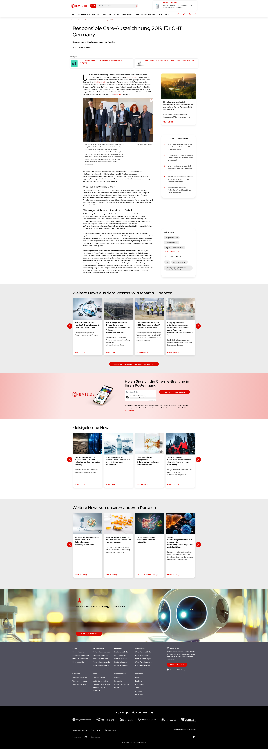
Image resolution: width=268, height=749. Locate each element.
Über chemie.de (110, 730)
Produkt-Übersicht (121, 665)
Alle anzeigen (173, 252)
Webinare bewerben (79, 681)
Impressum (76, 737)
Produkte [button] (96, 14)
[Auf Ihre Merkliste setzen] (178, 14)
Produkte (138, 681)
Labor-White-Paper (142, 655)
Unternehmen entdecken (102, 652)
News (137, 677)
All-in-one (139, 694)
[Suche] (135, 6)
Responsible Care (132, 77)
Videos (116, 688)
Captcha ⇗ (151, 400)
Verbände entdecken (100, 659)
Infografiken (118, 681)
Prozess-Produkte (120, 659)
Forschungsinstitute (121, 684)
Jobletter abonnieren (101, 681)
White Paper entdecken (143, 652)
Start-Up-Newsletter (80, 659)
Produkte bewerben (121, 662)
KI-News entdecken (89, 634)
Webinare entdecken (79, 677)
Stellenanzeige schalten (102, 684)
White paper (139, 684)
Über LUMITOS (96, 730)
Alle (92, 6)
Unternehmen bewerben (102, 662)
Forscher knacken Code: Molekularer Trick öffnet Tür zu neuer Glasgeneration (179, 189)
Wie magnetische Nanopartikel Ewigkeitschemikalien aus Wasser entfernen (180, 168)
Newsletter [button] (164, 14)
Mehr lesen (130, 411)
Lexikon (117, 677)
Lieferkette (118, 94)
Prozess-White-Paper (143, 659)
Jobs (137, 688)
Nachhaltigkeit (99, 82)
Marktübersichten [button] (111, 14)
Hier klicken (143, 398)
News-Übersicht (78, 662)
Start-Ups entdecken (100, 655)
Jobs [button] (137, 14)
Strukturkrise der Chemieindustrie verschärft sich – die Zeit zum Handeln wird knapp (180, 179)
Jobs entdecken (99, 677)
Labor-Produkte (120, 655)
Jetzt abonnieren (176, 665)
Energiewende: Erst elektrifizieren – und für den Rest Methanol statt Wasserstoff (180, 157)
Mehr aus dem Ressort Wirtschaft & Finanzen (134, 364)
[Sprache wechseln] (189, 14)
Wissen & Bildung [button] (148, 14)
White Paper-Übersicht (143, 665)
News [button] (73, 14)
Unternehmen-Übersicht (102, 665)
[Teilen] (183, 14)
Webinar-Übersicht (79, 684)
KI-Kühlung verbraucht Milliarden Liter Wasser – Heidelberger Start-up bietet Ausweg (180, 146)
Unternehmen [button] (84, 14)
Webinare (138, 691)
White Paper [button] (127, 14)
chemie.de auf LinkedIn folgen (178, 670)
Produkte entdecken (121, 652)
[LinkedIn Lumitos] (194, 737)
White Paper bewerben (143, 662)
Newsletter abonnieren (174, 392)
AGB (85, 737)
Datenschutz (95, 737)
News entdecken (78, 652)
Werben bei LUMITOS (80, 730)
